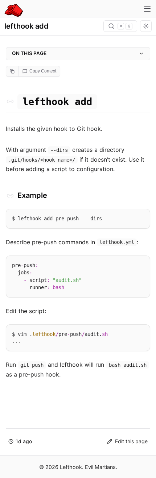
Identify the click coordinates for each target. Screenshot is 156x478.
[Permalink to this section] (10, 101)
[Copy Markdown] (12, 71)
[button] (20, 441)
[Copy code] (141, 217)
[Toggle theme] (146, 26)
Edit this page (131, 441)
